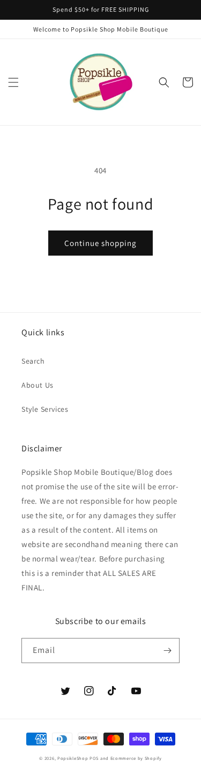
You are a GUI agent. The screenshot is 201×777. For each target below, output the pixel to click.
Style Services (44, 409)
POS (94, 758)
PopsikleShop (72, 758)
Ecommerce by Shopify (136, 758)
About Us (37, 385)
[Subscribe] (167, 650)
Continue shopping (100, 243)
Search (33, 361)
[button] (13, 82)
